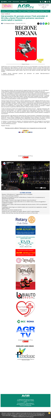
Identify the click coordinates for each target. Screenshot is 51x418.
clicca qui (31, 416)
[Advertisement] (23, 82)
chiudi (20, 415)
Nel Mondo (41, 11)
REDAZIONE (16, 1)
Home (2, 13)
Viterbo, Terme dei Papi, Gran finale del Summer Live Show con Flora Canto (20, 213)
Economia (9, 11)
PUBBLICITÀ (23, 1)
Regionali (29, 11)
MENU (5, 1)
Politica (14, 11)
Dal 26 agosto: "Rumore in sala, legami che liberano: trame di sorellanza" (19, 200)
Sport (46, 11)
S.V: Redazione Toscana (9, 23)
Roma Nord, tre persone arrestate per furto (12, 210)
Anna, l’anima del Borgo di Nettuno (10, 195)
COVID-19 (7, 13)
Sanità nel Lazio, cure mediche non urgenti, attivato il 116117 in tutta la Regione (20, 211)
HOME (9, 1)
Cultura (19, 11)
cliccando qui (40, 414)
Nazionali (35, 11)
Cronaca (3, 11)
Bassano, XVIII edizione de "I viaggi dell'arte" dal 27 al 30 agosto (17, 194)
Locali (24, 11)
